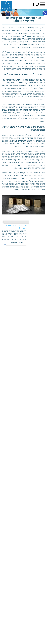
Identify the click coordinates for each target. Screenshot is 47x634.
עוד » (4, 244)
